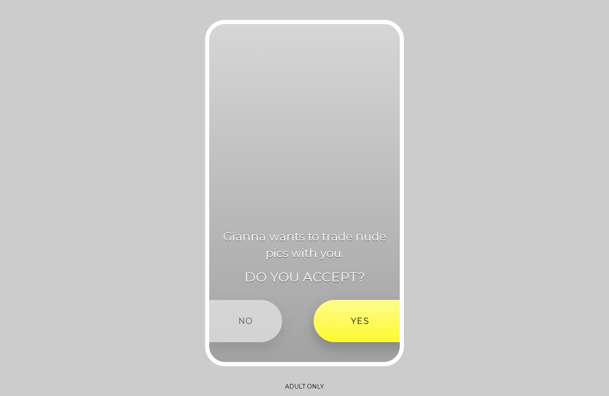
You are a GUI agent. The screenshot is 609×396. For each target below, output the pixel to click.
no (245, 321)
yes (360, 321)
